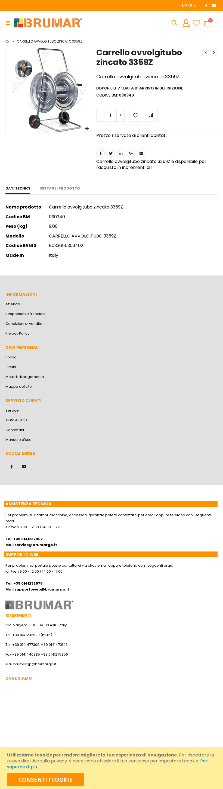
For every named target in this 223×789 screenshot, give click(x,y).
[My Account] (186, 23)
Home (7, 41)
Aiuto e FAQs (16, 420)
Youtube (24, 466)
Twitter (110, 153)
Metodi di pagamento (24, 376)
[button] (87, 129)
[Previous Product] (205, 52)
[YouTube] (214, 5)
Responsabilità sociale (25, 313)
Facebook (100, 153)
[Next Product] (214, 52)
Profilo (11, 357)
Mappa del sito (18, 386)
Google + (131, 153)
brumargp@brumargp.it (34, 664)
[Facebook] (206, 5)
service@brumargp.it (35, 544)
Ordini (10, 367)
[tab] (17, 189)
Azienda (12, 304)
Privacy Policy (17, 333)
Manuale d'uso (18, 439)
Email (141, 153)
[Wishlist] (196, 23)
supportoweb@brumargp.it (41, 589)
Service (12, 410)
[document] (112, 768)
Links (187, 5)
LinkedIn (121, 153)
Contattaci (14, 429)
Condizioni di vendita (23, 323)
